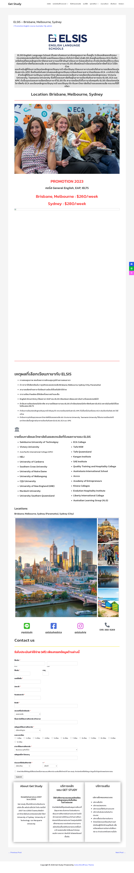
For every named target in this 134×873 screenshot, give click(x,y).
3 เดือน (37, 738)
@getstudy (27, 632)
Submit (19, 777)
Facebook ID (19, 695)
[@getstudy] (26, 626)
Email (17, 703)
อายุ (44, 670)
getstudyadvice (53, 632)
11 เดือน (113, 738)
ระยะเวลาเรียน (19, 735)
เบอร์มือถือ (18, 678)
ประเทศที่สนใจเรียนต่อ (22, 711)
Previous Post (15, 852)
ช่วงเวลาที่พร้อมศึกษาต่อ (23, 763)
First (15, 666)
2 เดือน (28, 738)
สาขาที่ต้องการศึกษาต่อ (23, 746)
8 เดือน (84, 738)
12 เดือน (19, 742)
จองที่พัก (85, 4)
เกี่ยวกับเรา (113, 4)
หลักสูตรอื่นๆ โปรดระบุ (22, 755)
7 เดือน (75, 738)
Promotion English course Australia (29, 26)
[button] (16, 139)
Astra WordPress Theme (84, 865)
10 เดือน (103, 738)
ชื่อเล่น (17, 670)
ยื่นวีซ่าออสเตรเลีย (75, 4)
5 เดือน (56, 738)
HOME (49, 4)
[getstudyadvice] (53, 626)
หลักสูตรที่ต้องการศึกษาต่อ (24, 727)
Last (48, 666)
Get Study (14, 4)
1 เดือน (19, 738)
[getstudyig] (80, 626)
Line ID (17, 686)
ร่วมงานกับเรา (104, 4)
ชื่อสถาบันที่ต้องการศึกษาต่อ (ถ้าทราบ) (27, 719)
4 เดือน (47, 738)
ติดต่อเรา (121, 4)
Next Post (121, 852)
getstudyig (80, 632)
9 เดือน (93, 738)
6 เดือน (65, 738)
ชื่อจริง (17, 660)
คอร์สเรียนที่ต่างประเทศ (59, 4)
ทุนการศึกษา (93, 4)
